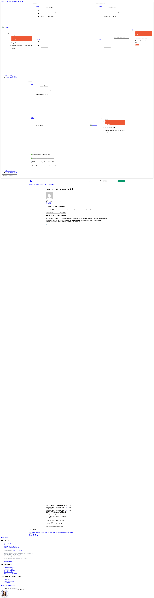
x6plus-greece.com (68, 532)
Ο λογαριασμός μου (9, 567)
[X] (48, 203)
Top (2, 588)
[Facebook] (46, 203)
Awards (31, 184)
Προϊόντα (98, 3)
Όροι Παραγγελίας (8, 572)
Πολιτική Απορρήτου (41, 532)
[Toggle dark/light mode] (105, 181)
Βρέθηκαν (36, 184)
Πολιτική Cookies (51, 532)
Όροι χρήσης (32, 532)
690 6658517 (13, 585)
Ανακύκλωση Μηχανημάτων (11, 547)
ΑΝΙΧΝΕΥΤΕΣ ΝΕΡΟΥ (48, 16)
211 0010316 (5, 585)
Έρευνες (42, 184)
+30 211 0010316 (12, 1)
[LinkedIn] (50, 203)
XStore (66, 507)
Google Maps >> (8, 561)
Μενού (103, 3)
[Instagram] (33, 535)
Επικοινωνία (59, 532)
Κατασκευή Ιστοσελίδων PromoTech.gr (74, 526)
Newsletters (121, 181)
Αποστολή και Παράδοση (10, 573)
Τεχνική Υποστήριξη (9, 581)
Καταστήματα (4, 1)
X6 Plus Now (112, 181)
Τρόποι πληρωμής (8, 569)
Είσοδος (13, 48)
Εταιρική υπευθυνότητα (10, 546)
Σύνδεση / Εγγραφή (10, 76)
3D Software (44, 47)
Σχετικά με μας (8, 543)
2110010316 (5, 537)
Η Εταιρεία (7, 544)
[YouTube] (37, 535)
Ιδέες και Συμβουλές (50, 184)
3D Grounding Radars (47, 7)
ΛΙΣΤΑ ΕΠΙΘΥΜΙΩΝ (11, 77)
